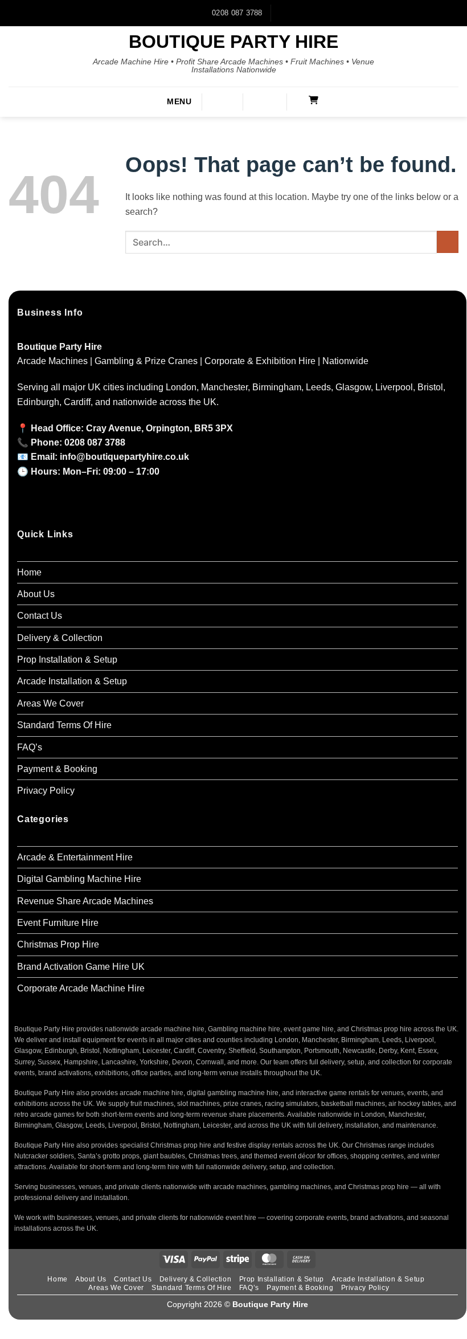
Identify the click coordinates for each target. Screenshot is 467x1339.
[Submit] (447, 242)
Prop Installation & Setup (67, 659)
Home (29, 572)
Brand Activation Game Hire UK (81, 966)
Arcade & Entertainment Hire (75, 857)
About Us (36, 594)
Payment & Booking (57, 769)
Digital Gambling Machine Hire (79, 879)
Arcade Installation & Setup (72, 681)
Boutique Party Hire (233, 41)
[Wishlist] (271, 101)
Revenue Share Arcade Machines (85, 901)
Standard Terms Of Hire (64, 725)
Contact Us (39, 615)
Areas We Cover (50, 703)
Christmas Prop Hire (58, 944)
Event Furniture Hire (58, 923)
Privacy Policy (46, 790)
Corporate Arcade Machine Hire (81, 988)
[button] (170, 102)
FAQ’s (29, 747)
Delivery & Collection (60, 638)
